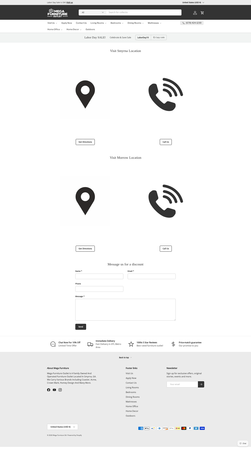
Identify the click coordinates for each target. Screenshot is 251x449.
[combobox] (130, 12)
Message (79, 296)
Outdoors (90, 29)
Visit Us (51, 23)
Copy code (160, 37)
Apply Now (66, 23)
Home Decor (73, 29)
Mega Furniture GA (60, 435)
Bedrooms (116, 23)
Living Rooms (97, 23)
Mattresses (153, 23)
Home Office (53, 29)
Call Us (166, 142)
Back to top (124, 357)
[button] (202, 13)
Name (78, 271)
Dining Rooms (134, 23)
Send (80, 326)
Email (130, 271)
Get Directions (85, 142)
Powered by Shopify (74, 435)
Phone (78, 283)
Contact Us (81, 23)
